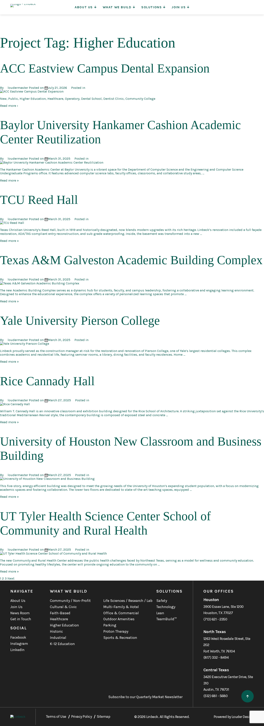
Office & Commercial (121, 613)
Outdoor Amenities (118, 619)
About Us (84, 7)
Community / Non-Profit (70, 600)
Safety (161, 600)
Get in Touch (20, 619)
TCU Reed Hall (39, 200)
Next (10, 578)
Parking (109, 625)
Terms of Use (56, 716)
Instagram (19, 643)
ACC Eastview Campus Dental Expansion (105, 68)
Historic (56, 631)
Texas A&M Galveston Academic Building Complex (131, 260)
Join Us (179, 7)
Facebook (18, 637)
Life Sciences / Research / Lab (127, 600)
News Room (20, 613)
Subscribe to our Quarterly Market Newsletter (145, 697)
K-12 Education (62, 644)
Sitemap (103, 716)
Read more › (9, 106)
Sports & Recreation (120, 637)
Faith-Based (60, 613)
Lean (160, 613)
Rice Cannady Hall (47, 381)
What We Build (117, 7)
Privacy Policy (81, 716)
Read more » (9, 180)
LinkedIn (17, 650)
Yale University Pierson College (80, 320)
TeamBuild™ (166, 619)
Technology (165, 607)
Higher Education (64, 625)
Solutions (151, 7)
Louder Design (243, 716)
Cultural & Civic (63, 607)
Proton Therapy (115, 631)
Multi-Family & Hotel (121, 607)
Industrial (58, 637)
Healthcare (59, 619)
